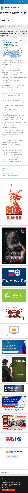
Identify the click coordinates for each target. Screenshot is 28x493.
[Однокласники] (8, 488)
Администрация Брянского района (14, 8)
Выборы (4, 472)
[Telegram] (6, 488)
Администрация (4, 26)
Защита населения (8, 170)
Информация (14, 26)
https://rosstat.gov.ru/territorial (14, 161)
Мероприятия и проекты (9, 173)
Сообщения (23, 40)
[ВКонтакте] (3, 488)
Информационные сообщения (7, 27)
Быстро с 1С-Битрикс (7, 489)
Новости (5, 168)
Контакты (4, 480)
